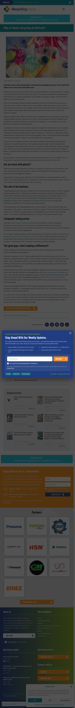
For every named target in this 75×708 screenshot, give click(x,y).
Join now (58, 359)
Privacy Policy (10, 368)
